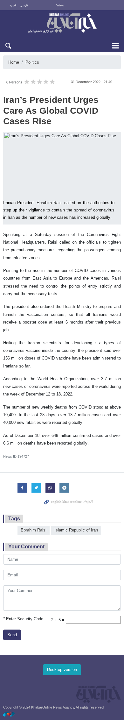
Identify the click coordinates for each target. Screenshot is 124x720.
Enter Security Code (23, 619)
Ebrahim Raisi (33, 530)
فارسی (24, 5)
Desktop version (62, 669)
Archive (60, 5)
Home (13, 62)
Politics (32, 62)
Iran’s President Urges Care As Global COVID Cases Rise (51, 110)
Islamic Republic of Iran (76, 530)
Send (12, 634)
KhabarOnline (62, 23)
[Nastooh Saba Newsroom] (12, 714)
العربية (13, 5)
